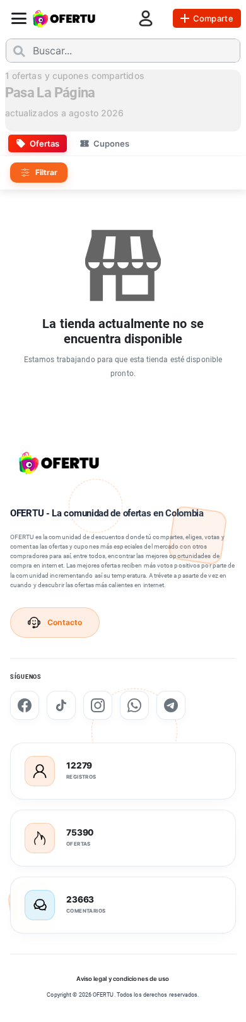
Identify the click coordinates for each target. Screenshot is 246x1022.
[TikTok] (61, 705)
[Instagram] (97, 705)
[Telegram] (170, 705)
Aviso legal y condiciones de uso (122, 978)
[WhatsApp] (134, 705)
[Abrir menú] (19, 18)
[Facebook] (24, 705)
